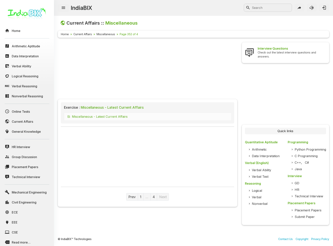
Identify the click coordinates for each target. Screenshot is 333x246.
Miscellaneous (106, 34)
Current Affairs (82, 34)
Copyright (302, 239)
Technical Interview (309, 196)
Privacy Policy (320, 239)
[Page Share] (299, 8)
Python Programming (310, 149)
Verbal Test (260, 176)
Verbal (256, 197)
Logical (257, 191)
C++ (298, 162)
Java (298, 169)
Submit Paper (305, 217)
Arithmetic (259, 149)
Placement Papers (308, 210)
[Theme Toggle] (312, 8)
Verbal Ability (261, 170)
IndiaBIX (81, 7)
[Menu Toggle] (63, 8)
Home (65, 34)
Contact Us (285, 239)
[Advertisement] (147, 69)
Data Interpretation (266, 156)
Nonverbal (259, 204)
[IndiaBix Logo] (27, 15)
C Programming (306, 156)
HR (297, 190)
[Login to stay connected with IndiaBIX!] (324, 8)
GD (297, 183)
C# (307, 162)
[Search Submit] (248, 8)
